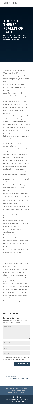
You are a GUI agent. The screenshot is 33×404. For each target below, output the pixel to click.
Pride (19, 37)
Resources (24, 388)
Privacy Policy (21, 390)
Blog (17, 388)
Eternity (24, 35)
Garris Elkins (8, 35)
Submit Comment (22, 364)
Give (7, 390)
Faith (4, 37)
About (12, 388)
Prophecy (23, 37)
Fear (8, 37)
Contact (13, 390)
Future (12, 37)
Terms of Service (12, 392)
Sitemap (21, 392)
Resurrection (7, 39)
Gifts (15, 37)
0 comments (15, 39)
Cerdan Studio (19, 401)
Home (6, 388)
